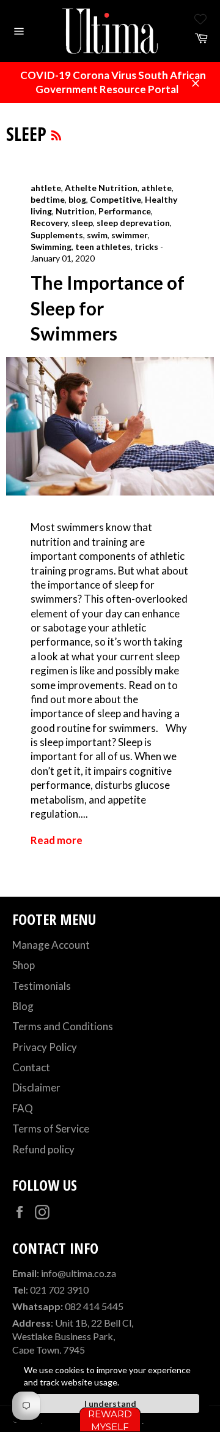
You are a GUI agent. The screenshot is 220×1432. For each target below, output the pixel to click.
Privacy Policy (44, 1047)
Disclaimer (36, 1087)
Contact (31, 1067)
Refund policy (43, 1149)
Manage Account (51, 944)
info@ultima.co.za (78, 1273)
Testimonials (41, 985)
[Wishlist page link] (200, 19)
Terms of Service (50, 1128)
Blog (23, 1006)
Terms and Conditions (62, 1026)
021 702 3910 (59, 1289)
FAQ (22, 1108)
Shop (23, 965)
